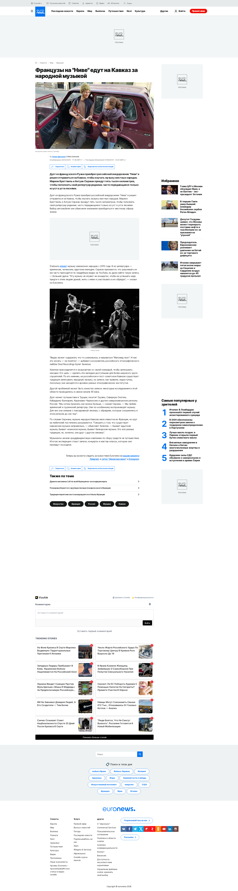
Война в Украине (122, 771)
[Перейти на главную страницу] (40, 12)
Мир (89, 11)
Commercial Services (106, 827)
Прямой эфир (198, 11)
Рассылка (128, 837)
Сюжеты (54, 819)
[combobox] (138, 3)
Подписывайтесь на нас (135, 820)
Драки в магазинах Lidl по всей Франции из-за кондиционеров (78, 481)
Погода (77, 831)
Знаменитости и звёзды (134, 778)
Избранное (170, 181)
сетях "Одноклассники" (114, 459)
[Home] (36, 63)
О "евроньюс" (103, 823)
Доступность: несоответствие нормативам (104, 862)
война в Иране (99, 771)
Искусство (58, 504)
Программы (56, 858)
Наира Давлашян (59, 157)
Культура (140, 11)
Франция (60, 63)
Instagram (134, 459)
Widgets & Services (82, 849)
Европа (80, 11)
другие (100, 819)
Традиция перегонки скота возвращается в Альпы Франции (77, 494)
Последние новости (62, 11)
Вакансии (101, 855)
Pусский (37, 3)
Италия (133, 791)
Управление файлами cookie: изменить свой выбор (107, 872)
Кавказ (122, 504)
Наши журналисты (59, 862)
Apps (76, 846)
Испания (142, 771)
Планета (54, 835)
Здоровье (97, 778)
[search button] (124, 3)
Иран (119, 791)
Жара (112, 778)
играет (63, 266)
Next (129, 11)
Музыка (107, 504)
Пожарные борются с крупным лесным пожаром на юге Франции (80, 488)
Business (100, 11)
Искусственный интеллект (104, 784)
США (144, 784)
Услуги (77, 819)
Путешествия (115, 11)
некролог (129, 784)
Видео (53, 854)
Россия (91, 504)
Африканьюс (80, 853)
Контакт (100, 851)
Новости (43, 63)
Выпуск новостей (82, 827)
